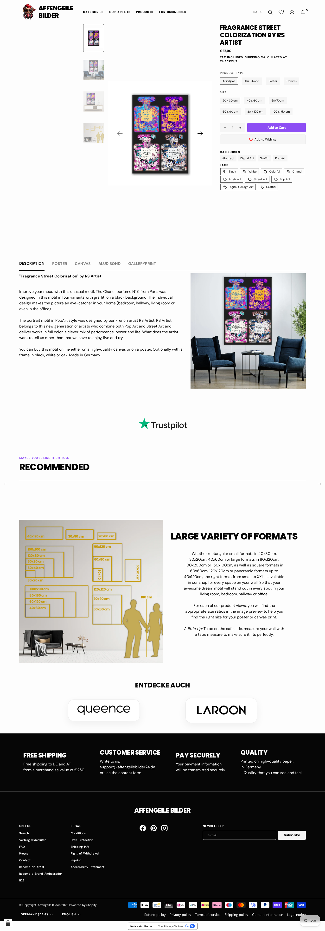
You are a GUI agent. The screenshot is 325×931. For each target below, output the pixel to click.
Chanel (297, 171)
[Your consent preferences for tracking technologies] (8, 923)
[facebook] (143, 828)
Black (232, 171)
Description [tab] (32, 263)
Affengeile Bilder (49, 905)
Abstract (228, 158)
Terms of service (208, 914)
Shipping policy (236, 914)
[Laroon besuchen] (221, 710)
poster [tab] (59, 263)
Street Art (260, 179)
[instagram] (164, 828)
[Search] (270, 12)
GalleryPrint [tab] (142, 263)
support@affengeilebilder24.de (127, 767)
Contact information (267, 914)
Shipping (252, 57)
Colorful (274, 171)
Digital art (247, 158)
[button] (303, 12)
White (253, 171)
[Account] (292, 12)
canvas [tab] (83, 263)
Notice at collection (141, 926)
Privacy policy (180, 914)
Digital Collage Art (241, 187)
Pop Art (280, 158)
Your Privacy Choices (170, 926)
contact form (129, 772)
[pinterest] (153, 828)
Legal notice (296, 914)
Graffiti (264, 158)
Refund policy (155, 914)
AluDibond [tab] (109, 263)
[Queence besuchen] (104, 710)
